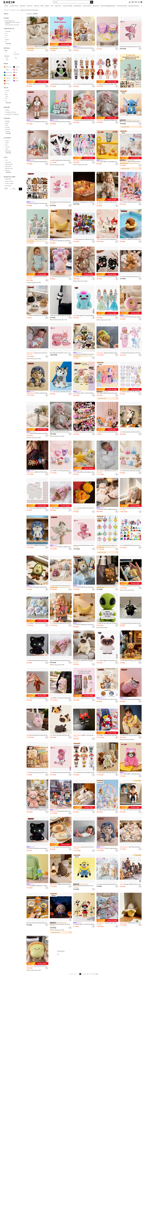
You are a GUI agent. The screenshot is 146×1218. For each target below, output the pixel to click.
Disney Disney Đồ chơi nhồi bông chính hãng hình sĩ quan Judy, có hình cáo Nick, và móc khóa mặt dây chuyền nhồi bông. (61, 811)
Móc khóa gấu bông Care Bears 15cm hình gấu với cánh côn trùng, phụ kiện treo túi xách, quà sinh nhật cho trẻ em (107, 545)
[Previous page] (78, 974)
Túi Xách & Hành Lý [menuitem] (86, 5)
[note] (61, 44)
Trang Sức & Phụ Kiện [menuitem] (67, 5)
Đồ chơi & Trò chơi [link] (14, 10)
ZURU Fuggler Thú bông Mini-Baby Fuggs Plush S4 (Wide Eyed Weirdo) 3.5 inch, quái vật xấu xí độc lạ (84, 315)
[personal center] (130, 2)
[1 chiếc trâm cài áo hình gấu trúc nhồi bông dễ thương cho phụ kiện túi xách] (61, 299)
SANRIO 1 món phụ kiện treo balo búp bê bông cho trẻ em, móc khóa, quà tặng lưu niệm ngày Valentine (84, 735)
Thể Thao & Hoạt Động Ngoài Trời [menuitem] (108, 5)
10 (96, 974)
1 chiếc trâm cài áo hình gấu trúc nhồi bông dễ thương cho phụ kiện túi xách (61, 315)
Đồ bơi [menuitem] (42, 5)
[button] (139, 2)
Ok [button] (20, 188)
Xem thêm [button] (8, 43)
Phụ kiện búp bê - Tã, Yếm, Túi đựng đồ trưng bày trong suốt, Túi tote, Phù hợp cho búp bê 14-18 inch (131, 391)
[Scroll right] (141, 5)
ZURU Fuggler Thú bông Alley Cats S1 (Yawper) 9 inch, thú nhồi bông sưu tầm (107, 660)
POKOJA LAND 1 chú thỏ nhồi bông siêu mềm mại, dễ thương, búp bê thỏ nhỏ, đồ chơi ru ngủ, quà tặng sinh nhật (84, 393)
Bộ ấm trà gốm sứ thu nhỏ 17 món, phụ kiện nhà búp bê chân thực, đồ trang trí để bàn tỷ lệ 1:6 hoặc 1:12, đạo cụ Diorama (37, 84)
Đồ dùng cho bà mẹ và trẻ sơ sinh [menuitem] (136, 5)
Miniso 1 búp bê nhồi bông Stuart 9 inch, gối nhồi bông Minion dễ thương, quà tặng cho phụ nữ (84, 885)
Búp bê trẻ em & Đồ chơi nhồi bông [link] (29, 10)
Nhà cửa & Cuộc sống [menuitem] (122, 5)
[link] (132, 2)
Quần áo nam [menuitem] (58, 5)
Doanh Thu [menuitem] (29, 5)
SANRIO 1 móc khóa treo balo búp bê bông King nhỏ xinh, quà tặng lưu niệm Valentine (107, 735)
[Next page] (98, 974)
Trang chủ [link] (6, 10)
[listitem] (37, 34)
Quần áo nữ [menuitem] (36, 5)
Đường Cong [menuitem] (96, 5)
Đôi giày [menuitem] (47, 5)
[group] (13, 20)
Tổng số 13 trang (72, 974)
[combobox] (33, 13)
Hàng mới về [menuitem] (23, 5)
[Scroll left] (139, 5)
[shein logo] (8, 2)
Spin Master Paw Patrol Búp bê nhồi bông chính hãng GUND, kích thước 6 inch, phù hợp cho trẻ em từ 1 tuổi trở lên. (84, 772)
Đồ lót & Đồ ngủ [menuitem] (77, 5)
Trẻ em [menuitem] (51, 5)
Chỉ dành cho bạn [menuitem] (14, 5)
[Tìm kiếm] (91, 2)
